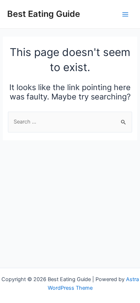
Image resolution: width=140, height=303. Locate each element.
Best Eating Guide (43, 14)
